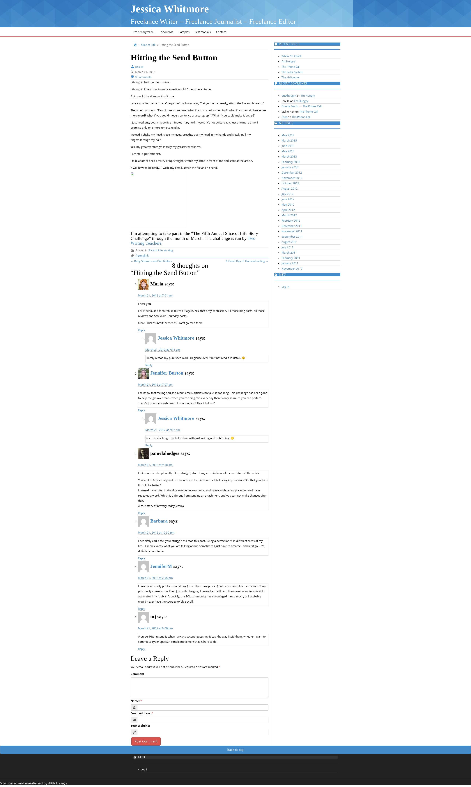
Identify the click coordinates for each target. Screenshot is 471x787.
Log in (285, 286)
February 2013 (290, 162)
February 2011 (290, 258)
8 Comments (142, 77)
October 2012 (290, 183)
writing (168, 250)
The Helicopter (290, 77)
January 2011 (289, 263)
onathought (288, 95)
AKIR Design (57, 783)
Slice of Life (148, 45)
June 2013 (287, 146)
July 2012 (287, 194)
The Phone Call (290, 66)
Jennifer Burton (166, 373)
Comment (137, 674)
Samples (184, 32)
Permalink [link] (142, 255)
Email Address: (142, 713)
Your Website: (140, 725)
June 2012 (287, 199)
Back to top (235, 749)
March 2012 (289, 215)
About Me (167, 32)
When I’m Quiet (291, 56)
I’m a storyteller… (144, 32)
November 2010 (291, 268)
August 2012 (289, 188)
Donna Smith (289, 106)
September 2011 (292, 236)
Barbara (159, 521)
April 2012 (288, 210)
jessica (138, 66)
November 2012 (291, 178)
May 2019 (287, 135)
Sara (284, 117)
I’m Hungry (288, 61)
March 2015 (289, 140)
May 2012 (287, 204)
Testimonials (203, 32)
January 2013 (289, 167)
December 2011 (291, 226)
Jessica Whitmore (170, 9)
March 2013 (289, 156)
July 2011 (287, 247)
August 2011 (289, 242)
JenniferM (161, 566)
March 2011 (289, 252)
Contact (221, 32)
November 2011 (291, 231)
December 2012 (291, 172)
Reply (141, 330)
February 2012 (290, 220)
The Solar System (292, 72)
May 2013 (287, 151)
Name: (136, 701)
